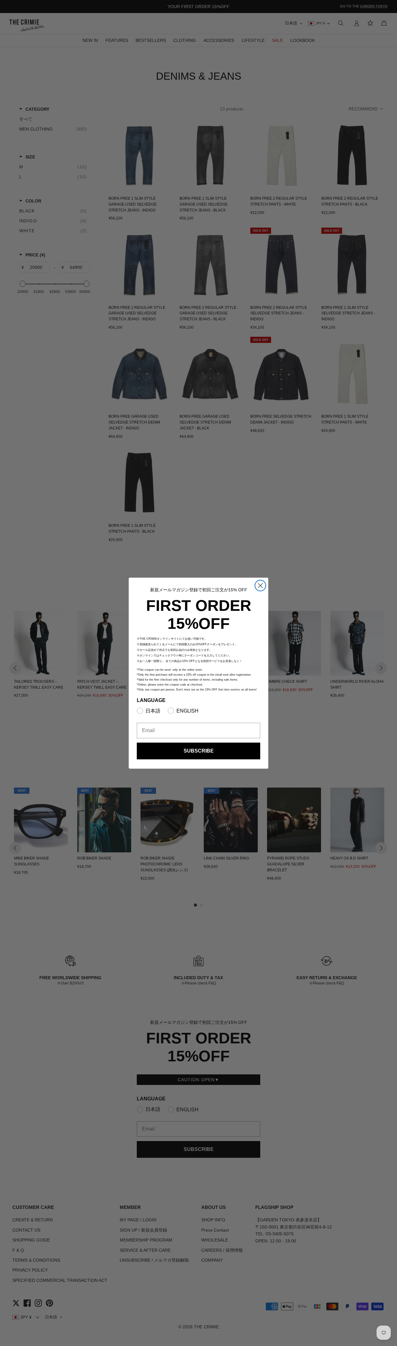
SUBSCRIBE (199, 750)
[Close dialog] (260, 585)
